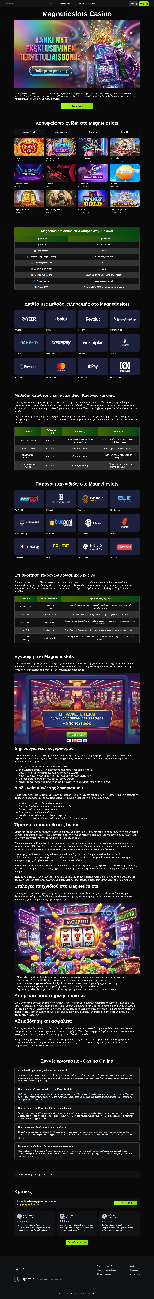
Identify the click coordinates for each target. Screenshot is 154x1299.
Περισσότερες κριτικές (77, 1242)
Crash (91, 132)
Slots (123, 132)
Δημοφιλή (27, 132)
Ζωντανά (59, 132)
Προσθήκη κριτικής (125, 1203)
